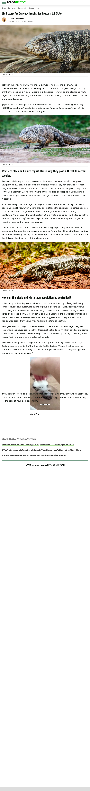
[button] (4, 2)
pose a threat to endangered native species (65, 208)
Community (22, 8)
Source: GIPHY (37, 388)
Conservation (34, 8)
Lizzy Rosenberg (17, 18)
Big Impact (12, 8)
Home (4, 8)
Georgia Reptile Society (50, 330)
